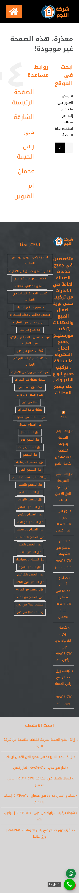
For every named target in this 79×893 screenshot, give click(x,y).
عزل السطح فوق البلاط (30, 582)
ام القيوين (24, 191)
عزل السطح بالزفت (30, 552)
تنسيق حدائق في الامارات (30, 322)
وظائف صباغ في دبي (29, 612)
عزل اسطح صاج (29, 432)
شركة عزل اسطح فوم (30, 387)
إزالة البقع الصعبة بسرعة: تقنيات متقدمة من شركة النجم (63, 447)
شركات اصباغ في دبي (30, 351)
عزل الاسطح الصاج (30, 469)
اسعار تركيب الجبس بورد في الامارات (30, 260)
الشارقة (24, 117)
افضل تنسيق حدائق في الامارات (30, 271)
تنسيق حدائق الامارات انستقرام (30, 315)
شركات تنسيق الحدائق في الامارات (30, 361)
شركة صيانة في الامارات (30, 379)
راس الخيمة (25, 151)
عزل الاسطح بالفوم (30, 514)
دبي (28, 131)
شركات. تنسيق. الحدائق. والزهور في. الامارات (30, 340)
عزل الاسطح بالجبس (30, 484)
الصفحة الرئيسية (23, 97)
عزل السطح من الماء (30, 597)
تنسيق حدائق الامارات (30, 307)
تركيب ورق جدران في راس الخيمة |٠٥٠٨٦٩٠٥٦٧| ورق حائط (63, 687)
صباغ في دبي (29, 402)
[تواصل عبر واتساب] (71, 873)
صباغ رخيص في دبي (30, 394)
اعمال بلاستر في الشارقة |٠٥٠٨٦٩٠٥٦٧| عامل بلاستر (63, 554)
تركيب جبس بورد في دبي (30, 278)
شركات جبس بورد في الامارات (30, 372)
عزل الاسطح (30, 454)
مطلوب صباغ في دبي (30, 604)
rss (63, 417)
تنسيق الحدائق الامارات (30, 286)
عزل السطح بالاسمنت (30, 529)
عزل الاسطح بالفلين (30, 507)
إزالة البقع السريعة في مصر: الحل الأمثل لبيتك (63, 487)
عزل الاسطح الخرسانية (30, 462)
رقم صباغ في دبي (30, 330)
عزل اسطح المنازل (30, 424)
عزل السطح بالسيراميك (30, 559)
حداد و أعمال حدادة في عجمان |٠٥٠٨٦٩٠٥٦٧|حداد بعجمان (63, 597)
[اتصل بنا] (69, 884)
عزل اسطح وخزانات (29, 447)
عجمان (26, 171)
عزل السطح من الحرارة (30, 589)
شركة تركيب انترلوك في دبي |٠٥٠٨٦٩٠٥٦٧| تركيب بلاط (63, 643)
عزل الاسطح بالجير (30, 492)
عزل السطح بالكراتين (30, 574)
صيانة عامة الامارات (30, 409)
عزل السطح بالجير (30, 544)
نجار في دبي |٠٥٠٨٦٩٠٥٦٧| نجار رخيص (63, 520)
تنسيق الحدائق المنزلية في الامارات (30, 297)
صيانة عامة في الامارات (30, 417)
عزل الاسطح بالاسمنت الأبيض (30, 477)
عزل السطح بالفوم (30, 567)
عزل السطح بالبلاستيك (30, 537)
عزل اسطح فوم (29, 439)
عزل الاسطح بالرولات (29, 499)
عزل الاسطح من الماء (30, 522)
